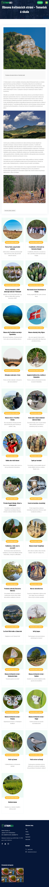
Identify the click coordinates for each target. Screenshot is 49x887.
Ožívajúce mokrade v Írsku (12, 375)
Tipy (26, 829)
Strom (8, 825)
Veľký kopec (36, 631)
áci (7, 2)
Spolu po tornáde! (36, 460)
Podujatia (27, 834)
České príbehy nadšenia (36, 413)
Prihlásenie (40, 2)
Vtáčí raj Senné (12, 759)
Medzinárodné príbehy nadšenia (12, 285)
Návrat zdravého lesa (36, 588)
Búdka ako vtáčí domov (12, 460)
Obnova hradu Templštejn (36, 546)
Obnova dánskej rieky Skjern (36, 332)
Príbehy (26, 831)
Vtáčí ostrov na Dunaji (36, 759)
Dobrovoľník (27, 839)
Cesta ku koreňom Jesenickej (36, 503)
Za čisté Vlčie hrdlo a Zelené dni (12, 631)
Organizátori (27, 837)
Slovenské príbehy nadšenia (10, 210)
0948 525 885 (30, 849)
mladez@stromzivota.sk (32, 851)
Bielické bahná (12, 802)
